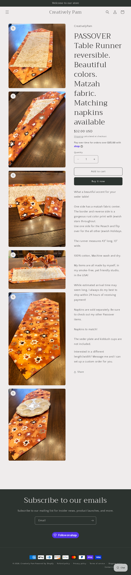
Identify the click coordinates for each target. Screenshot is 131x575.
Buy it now (98, 181)
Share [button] (80, 372)
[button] (7, 12)
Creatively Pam (27, 564)
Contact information (113, 567)
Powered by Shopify (44, 564)
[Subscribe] (92, 521)
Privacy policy (79, 564)
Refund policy (63, 564)
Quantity (78, 152)
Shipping (78, 136)
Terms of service (97, 564)
